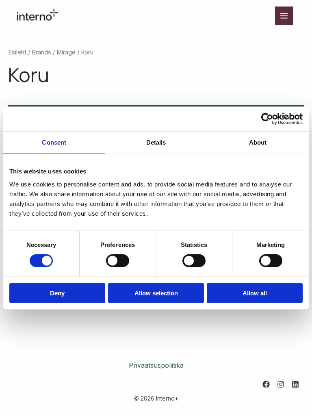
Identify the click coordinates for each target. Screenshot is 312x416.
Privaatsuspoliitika (156, 365)
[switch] (117, 260)
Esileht (17, 52)
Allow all (255, 292)
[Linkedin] (295, 384)
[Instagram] (280, 384)
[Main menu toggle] (284, 15)
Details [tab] (156, 142)
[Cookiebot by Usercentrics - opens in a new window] (267, 119)
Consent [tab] (54, 142)
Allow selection (156, 292)
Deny (57, 292)
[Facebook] (266, 384)
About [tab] (258, 142)
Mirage (66, 52)
